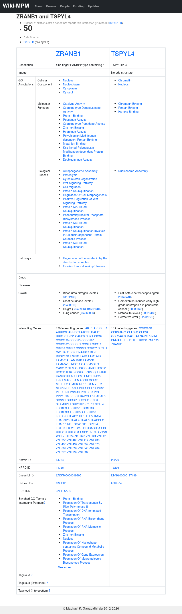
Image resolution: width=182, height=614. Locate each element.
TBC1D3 (61, 408)
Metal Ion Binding (74, 143)
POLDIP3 (87, 392)
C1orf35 (69, 336)
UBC (104, 428)
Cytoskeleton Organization (80, 179)
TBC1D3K (90, 412)
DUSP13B (62, 356)
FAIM (83, 356)
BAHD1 (96, 332)
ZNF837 (83, 452)
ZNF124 (91, 436)
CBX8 (98, 336)
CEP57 (143, 332)
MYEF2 (97, 384)
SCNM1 (61, 400)
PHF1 (82, 388)
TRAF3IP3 (62, 420)
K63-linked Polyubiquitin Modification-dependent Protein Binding (83, 151)
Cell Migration (72, 187)
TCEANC (61, 416)
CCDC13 (75, 340)
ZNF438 (94, 440)
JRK (103, 372)
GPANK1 (90, 368)
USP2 (84, 432)
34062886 (87, 313)
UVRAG (94, 432)
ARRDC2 (61, 332)
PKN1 (101, 388)
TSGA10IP (79, 424)
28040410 (124, 297)
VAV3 (103, 432)
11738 (60, 467)
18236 (115, 467)
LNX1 (59, 380)
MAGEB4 (70, 380)
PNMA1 (116, 340)
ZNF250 (61, 440)
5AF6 (67, 491)
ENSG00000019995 (68, 475)
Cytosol (68, 92)
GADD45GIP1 (90, 364)
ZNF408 (72, 440)
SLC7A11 (84, 400)
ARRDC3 (74, 332)
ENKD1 (74, 356)
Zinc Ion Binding (73, 127)
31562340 (93, 309)
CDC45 (96, 344)
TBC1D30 (74, 408)
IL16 (69, 372)
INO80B (78, 372)
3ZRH (59, 491)
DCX (72, 352)
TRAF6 (84, 420)
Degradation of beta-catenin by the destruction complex (85, 260)
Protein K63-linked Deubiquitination (75, 225)
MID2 (74, 384)
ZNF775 (61, 452)
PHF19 (91, 388)
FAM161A (62, 360)
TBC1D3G (76, 412)
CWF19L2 (62, 352)
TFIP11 (127, 340)
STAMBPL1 (63, 404)
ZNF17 (101, 436)
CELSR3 (132, 332)
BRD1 (59, 336)
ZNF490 (61, 444)
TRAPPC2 (97, 420)
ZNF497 (72, 444)
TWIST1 (80, 428)
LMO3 (97, 376)
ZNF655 (153, 340)
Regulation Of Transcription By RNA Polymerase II (82, 504)
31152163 (69, 297)
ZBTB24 (68, 436)
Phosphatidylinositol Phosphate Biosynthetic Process (83, 217)
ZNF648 (83, 448)
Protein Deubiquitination (78, 191)
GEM (71, 368)
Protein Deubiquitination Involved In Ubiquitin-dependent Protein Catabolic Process (84, 235)
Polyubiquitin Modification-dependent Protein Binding (80, 137)
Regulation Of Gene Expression (83, 554)
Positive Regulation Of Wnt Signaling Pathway (80, 201)
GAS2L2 (61, 368)
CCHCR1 (75, 344)
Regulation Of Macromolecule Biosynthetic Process (82, 560)
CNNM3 (81, 348)
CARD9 (80, 336)
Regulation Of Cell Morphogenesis (85, 195)
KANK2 (60, 376)
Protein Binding (73, 115)
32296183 (115, 23)
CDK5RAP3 (118, 332)
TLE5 (89, 416)
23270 (115, 460)
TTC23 (70, 428)
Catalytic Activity (74, 103)
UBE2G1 (73, 432)
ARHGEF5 (100, 328)
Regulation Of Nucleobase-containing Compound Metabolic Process (83, 546)
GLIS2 (79, 368)
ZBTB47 (79, 436)
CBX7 (89, 336)
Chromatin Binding (130, 103)
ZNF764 (94, 448)
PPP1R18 (62, 396)
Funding (79, 6)
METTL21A (63, 384)
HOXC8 (60, 372)
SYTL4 (99, 404)
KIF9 (69, 376)
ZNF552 (83, 444)
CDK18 (60, 348)
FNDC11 (74, 364)
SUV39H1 (78, 404)
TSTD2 (60, 428)
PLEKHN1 (62, 392)
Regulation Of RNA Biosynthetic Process (83, 520)
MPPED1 (85, 384)
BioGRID (29, 42)
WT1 (59, 436)
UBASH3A (93, 428)
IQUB (96, 372)
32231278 (147, 317)
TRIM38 (142, 340)
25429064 (80, 309)
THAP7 (73, 416)
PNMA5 (75, 392)
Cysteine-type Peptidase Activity (84, 123)
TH (134, 340)
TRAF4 (74, 420)
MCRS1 (94, 380)
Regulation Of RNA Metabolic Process (82, 528)
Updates (93, 6)
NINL (154, 336)
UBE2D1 (61, 432)
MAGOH (82, 380)
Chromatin (124, 80)
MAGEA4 (133, 336)
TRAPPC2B (63, 424)
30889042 (136, 309)
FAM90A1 (62, 364)
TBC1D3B (87, 408)
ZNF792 (72, 452)
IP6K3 (88, 372)
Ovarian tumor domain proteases (84, 266)
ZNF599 (72, 448)
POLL (97, 392)
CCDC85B (145, 328)
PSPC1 (74, 396)
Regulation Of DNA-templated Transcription (82, 512)
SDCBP (72, 400)
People (64, 6)
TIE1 (82, 416)
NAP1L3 (145, 336)
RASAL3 (99, 396)
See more (64, 567)
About (38, 6)
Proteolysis (70, 175)
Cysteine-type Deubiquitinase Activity (82, 109)
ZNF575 (94, 444)
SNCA (95, 400)
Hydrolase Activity (75, 131)
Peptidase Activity (75, 119)
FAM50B (88, 360)
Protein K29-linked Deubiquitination (75, 209)
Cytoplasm (70, 88)
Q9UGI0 (61, 483)
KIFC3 (77, 376)
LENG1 (87, 376)
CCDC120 (62, 340)
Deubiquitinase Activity (78, 159)
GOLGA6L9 (118, 336)
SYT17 (89, 404)
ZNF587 (61, 448)
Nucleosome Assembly (133, 171)
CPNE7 (102, 348)
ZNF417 (83, 440)
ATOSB (85, 332)
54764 (60, 460)
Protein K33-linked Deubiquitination (75, 245)
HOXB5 (101, 368)
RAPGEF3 (86, 396)
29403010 (69, 305)
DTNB (93, 352)
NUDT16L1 (71, 388)
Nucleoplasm (71, 84)
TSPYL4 (123, 53)
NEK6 (59, 388)
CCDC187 (62, 344)
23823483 (149, 313)
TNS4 (97, 416)
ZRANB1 (68, 53)
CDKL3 (70, 348)
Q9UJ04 (116, 483)
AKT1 (89, 328)
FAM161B (75, 360)
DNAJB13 (82, 352)
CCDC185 (87, 340)
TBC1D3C (62, 412)
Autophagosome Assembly (80, 171)
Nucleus (68, 80)
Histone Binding (128, 111)
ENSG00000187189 (123, 475)
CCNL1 (86, 344)
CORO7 (92, 348)
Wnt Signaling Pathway (78, 183)
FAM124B (94, 356)
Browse (51, 6)
